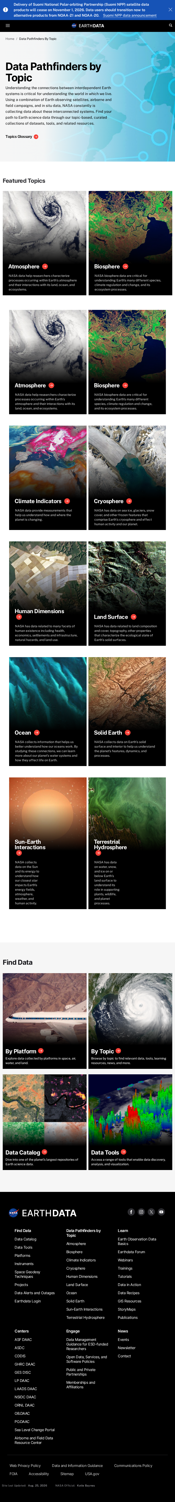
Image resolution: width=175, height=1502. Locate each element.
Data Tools (23, 1247)
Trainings (125, 1268)
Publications (127, 1317)
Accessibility (39, 1473)
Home (9, 39)
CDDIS (20, 1356)
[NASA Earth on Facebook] (131, 1211)
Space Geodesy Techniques (27, 1274)
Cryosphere (75, 1268)
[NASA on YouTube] (161, 1211)
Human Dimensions (82, 1276)
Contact (124, 1356)
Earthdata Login (28, 1301)
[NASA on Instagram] (141, 1211)
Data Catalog (25, 1239)
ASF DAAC (23, 1339)
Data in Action (129, 1284)
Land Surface (77, 1284)
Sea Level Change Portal (35, 1429)
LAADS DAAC (26, 1388)
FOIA (13, 1473)
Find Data (23, 1230)
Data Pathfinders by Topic (83, 1233)
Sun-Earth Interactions (84, 1309)
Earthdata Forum (131, 1252)
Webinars (125, 1260)
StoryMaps (127, 1309)
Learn (123, 1230)
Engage (73, 1331)
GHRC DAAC (25, 1364)
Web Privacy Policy (25, 1465)
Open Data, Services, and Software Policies (86, 1359)
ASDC (19, 1347)
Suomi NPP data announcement (130, 15)
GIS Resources (129, 1301)
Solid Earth (75, 1301)
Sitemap (67, 1473)
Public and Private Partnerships (80, 1371)
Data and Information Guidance (77, 1465)
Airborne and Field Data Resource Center (34, 1440)
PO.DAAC (22, 1421)
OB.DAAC (22, 1413)
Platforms (22, 1255)
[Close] (170, 10)
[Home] (91, 25)
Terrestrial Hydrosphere (85, 1317)
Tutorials (125, 1276)
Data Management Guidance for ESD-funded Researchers (87, 1344)
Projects (21, 1284)
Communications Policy (133, 1465)
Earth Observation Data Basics (137, 1241)
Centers (22, 1331)
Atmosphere (76, 1243)
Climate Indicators (81, 1260)
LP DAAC (22, 1380)
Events (123, 1339)
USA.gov (92, 1473)
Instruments (24, 1263)
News (123, 1331)
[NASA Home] (74, 25)
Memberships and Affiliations (80, 1384)
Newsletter (126, 1347)
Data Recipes (128, 1293)
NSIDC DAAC (25, 1397)
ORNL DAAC (25, 1405)
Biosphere (74, 1252)
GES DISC (23, 1372)
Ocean (71, 1293)
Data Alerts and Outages (35, 1293)
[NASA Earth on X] (151, 1211)
